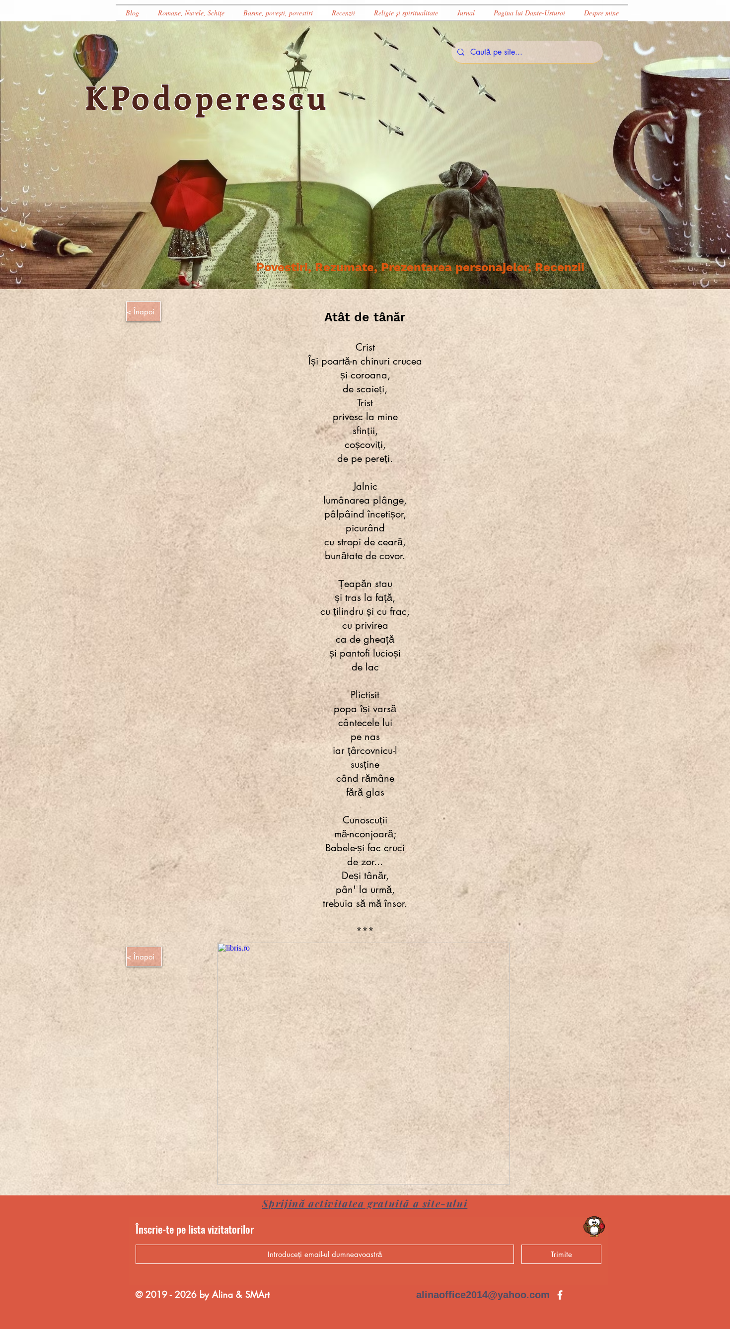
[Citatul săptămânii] (594, 1226)
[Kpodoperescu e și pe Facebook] (560, 1295)
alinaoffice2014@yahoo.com (483, 1294)
